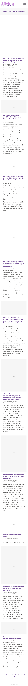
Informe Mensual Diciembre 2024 (12, 535)
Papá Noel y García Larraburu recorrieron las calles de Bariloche (13, 588)
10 (24, 675)
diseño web (15, 684)
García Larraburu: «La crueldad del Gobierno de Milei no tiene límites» (12, 117)
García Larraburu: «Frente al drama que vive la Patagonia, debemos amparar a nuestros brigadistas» (13, 264)
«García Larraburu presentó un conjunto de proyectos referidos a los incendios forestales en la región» (13, 396)
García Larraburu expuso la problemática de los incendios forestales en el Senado (13, 178)
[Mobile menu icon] (25, 4)
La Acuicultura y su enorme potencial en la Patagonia (13, 638)
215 (14, 677)
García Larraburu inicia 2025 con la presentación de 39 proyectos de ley (13, 60)
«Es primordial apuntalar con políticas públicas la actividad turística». (13, 476)
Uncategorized (6, 64)
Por (14, 64)
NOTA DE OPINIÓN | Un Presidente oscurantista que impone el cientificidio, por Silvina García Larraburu (13, 320)
